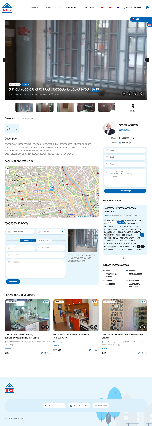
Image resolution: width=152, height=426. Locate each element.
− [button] (8, 172)
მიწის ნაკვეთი (135, 274)
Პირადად (27, 240)
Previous (5, 60)
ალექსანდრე (128, 125)
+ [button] (8, 168)
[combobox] (51, 231)
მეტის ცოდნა (124, 130)
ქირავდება (15, 84)
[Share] (141, 93)
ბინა (108, 270)
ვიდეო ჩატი (44, 240)
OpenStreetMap (87, 216)
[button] (124, 258)
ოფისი (109, 280)
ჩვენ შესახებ (72, 7)
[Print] (135, 93)
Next (147, 60)
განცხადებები (53, 7)
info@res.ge (126, 143)
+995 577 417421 (128, 138)
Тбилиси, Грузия (61, 342)
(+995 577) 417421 (133, 7)
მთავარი (35, 7)
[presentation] (108, 235)
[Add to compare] (129, 93)
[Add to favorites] (124, 93)
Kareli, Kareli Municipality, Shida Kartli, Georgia (123, 216)
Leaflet (79, 216)
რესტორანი (134, 280)
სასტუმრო (110, 284)
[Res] (7, 8)
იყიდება (111, 222)
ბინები (132, 270)
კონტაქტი (90, 7)
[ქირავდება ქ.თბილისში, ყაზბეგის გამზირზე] (52, 188)
